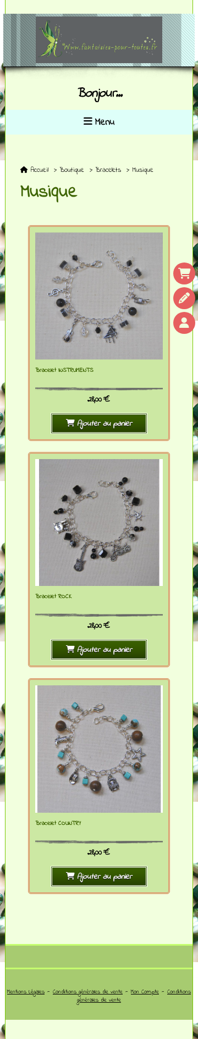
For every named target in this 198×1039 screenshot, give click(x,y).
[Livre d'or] (184, 298)
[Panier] (184, 273)
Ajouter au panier (104, 423)
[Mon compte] (184, 323)
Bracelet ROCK (53, 597)
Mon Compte (145, 992)
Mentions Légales (26, 992)
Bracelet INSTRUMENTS (64, 370)
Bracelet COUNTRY (58, 823)
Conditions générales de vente (88, 992)
